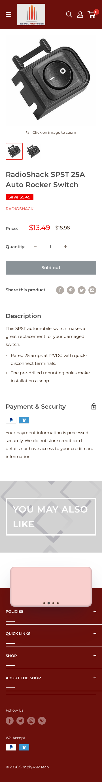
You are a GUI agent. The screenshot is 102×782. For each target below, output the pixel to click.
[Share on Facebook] (60, 290)
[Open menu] (8, 14)
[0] (91, 14)
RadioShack (19, 208)
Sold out (51, 267)
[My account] (80, 14)
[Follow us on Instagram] (31, 721)
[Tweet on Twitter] (82, 290)
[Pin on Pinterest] (71, 290)
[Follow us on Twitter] (20, 721)
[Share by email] (92, 290)
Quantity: (16, 246)
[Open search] (69, 14)
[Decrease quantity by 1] (35, 247)
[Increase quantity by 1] (65, 247)
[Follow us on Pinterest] (42, 721)
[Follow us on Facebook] (10, 721)
